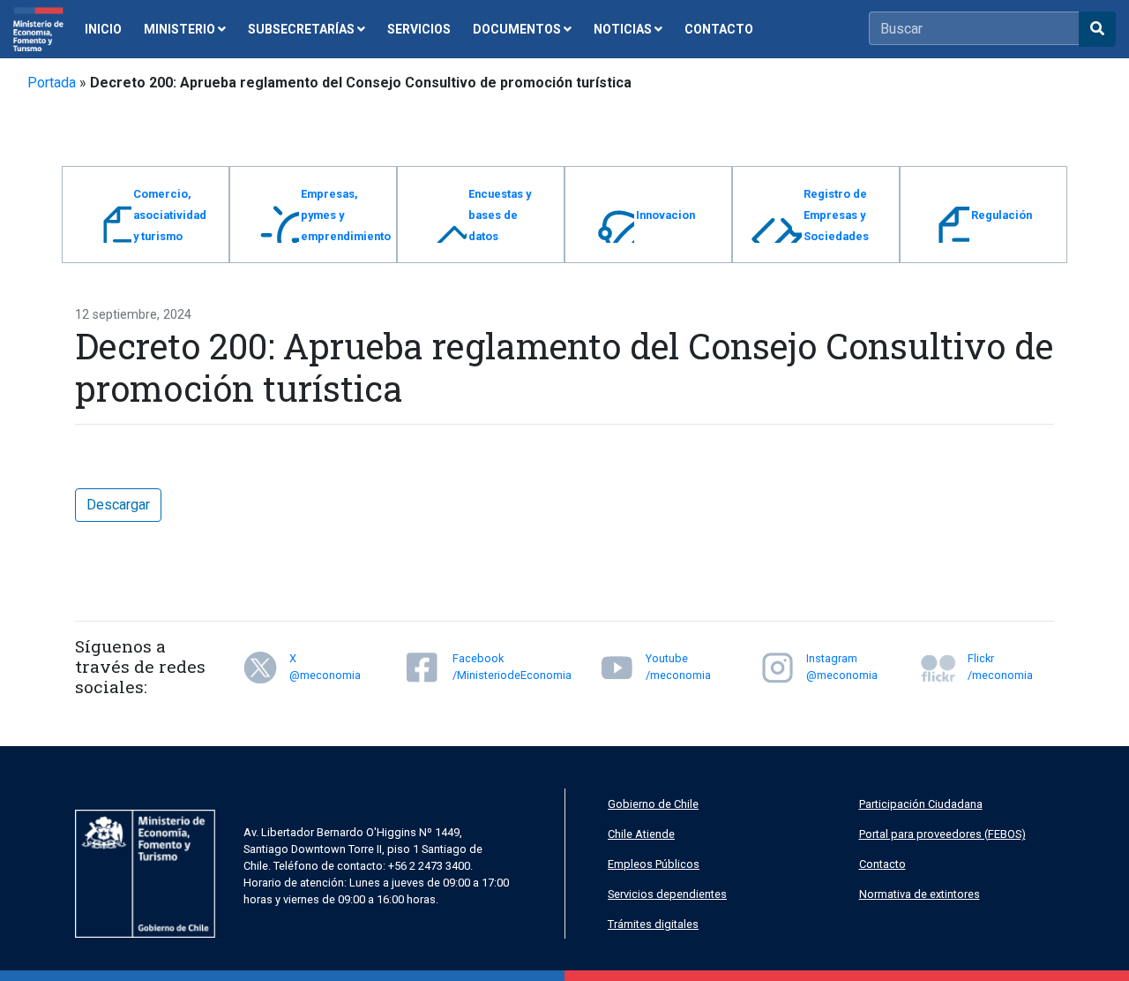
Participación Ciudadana (921, 804)
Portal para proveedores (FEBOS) (942, 834)
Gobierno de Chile (653, 804)
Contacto (882, 864)
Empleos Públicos (653, 864)
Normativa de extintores (919, 894)
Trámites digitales (653, 924)
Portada (51, 82)
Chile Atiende (641, 834)
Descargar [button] (118, 504)
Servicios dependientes (667, 894)
